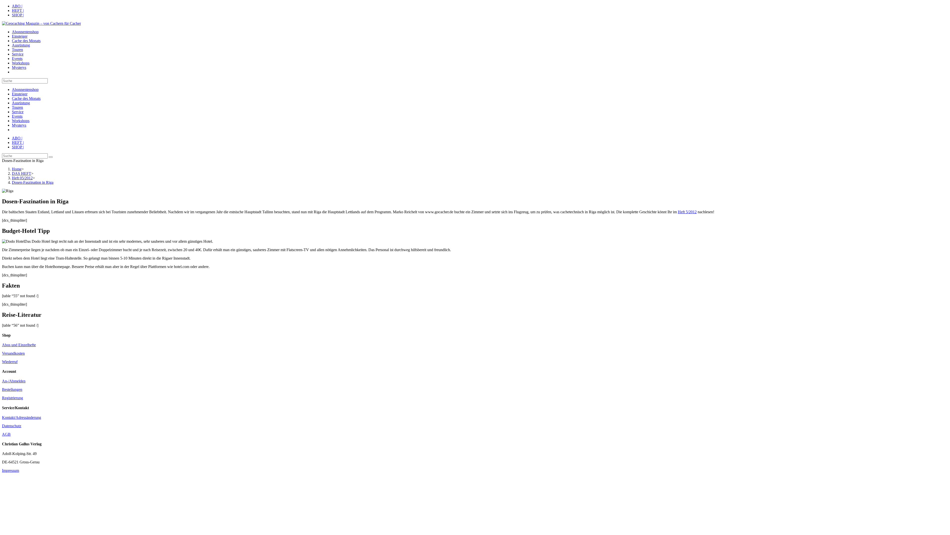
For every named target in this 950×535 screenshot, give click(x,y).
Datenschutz (11, 426)
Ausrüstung (21, 103)
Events (17, 116)
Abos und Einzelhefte (19, 345)
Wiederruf (10, 362)
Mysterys (19, 125)
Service (18, 112)
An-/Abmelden (13, 381)
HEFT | (18, 10)
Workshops (20, 121)
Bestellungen (12, 389)
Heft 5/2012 (687, 212)
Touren (17, 107)
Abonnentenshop (25, 89)
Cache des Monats (26, 98)
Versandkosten (13, 353)
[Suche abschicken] (51, 157)
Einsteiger (19, 94)
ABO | (17, 6)
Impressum (10, 470)
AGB (6, 434)
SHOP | (18, 15)
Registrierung (12, 398)
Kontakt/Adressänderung (21, 417)
